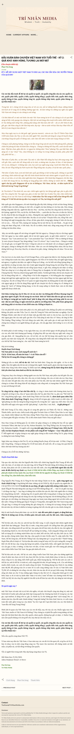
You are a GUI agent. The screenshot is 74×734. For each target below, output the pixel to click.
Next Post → (67, 688)
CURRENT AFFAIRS (21, 35)
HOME (8, 35)
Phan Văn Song (22, 680)
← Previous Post (8, 688)
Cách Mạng (10, 680)
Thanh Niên (35, 680)
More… (34, 35)
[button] (71, 57)
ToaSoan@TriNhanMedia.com (13, 705)
